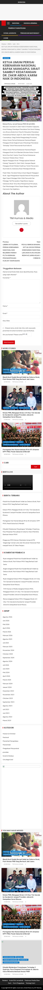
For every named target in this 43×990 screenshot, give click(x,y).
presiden (14, 407)
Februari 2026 (7, 635)
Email (5, 313)
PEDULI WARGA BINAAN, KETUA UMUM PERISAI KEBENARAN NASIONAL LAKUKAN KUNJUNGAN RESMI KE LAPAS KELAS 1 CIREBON (31, 250)
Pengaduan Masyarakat (29, 33)
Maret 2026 (7, 632)
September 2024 (8, 657)
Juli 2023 (6, 709)
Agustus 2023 (7, 706)
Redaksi (5, 980)
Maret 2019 (7, 720)
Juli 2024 (6, 665)
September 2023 (8, 702)
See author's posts (21, 223)
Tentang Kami (30, 983)
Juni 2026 (6, 620)
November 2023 (8, 694)
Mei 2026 (6, 624)
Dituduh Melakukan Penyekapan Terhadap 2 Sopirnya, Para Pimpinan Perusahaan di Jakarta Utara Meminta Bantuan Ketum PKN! (21, 531)
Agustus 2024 (7, 661)
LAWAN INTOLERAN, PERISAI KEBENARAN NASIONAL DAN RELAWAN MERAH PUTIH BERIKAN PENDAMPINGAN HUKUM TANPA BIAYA (11, 251)
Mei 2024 (6, 672)
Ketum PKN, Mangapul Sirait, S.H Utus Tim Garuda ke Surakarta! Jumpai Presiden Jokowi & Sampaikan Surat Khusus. (21, 415)
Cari (6, 463)
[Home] (4, 23)
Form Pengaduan (18, 983)
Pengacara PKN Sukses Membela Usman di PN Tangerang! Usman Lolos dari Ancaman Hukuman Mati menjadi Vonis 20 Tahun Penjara (21, 542)
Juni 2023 (6, 713)
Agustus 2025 (7, 639)
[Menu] (8, 23)
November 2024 (8, 650)
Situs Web (6, 321)
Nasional (15, 23)
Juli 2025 (6, 643)
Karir (10, 983)
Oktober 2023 (8, 698)
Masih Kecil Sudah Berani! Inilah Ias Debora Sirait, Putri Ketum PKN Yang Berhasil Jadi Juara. (20, 561)
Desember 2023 (8, 691)
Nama (5, 306)
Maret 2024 (7, 680)
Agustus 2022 (7, 717)
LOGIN (6, 38)
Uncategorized (8, 759)
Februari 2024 (7, 683)
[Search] (39, 23)
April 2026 (6, 628)
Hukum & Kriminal (30, 23)
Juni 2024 (6, 669)
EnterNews (28, 988)
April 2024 (6, 676)
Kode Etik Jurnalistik (16, 980)
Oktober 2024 (8, 654)
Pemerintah (7, 745)
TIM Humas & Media (9, 83)
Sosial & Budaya (10, 33)
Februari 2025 (7, 646)
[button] (8, 23)
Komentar (7, 278)
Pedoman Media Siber (32, 980)
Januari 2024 (7, 687)
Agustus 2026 (7, 617)
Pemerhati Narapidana (17, 28)
